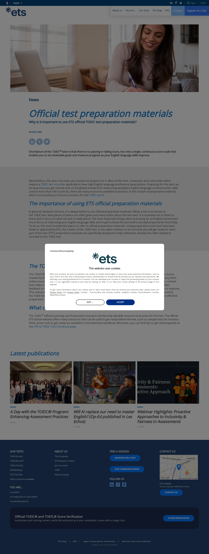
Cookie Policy (73, 292)
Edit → (90, 302)
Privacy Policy (56, 292)
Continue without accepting (61, 251)
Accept (120, 302)
